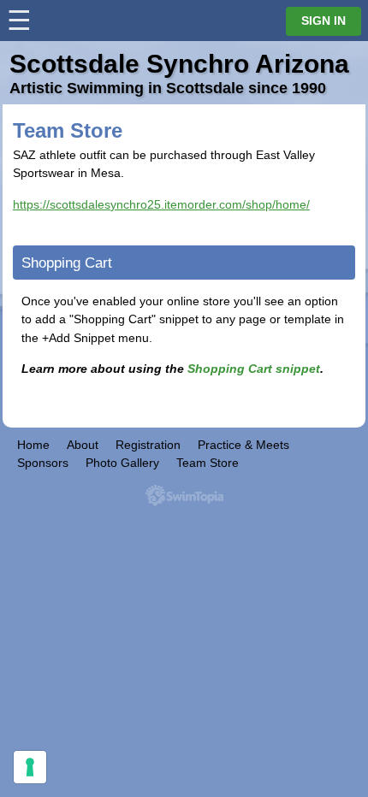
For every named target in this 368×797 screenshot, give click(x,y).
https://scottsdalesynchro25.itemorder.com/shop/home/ (161, 204)
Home (33, 445)
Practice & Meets (243, 445)
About (82, 445)
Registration (148, 445)
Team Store (207, 462)
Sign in (323, 21)
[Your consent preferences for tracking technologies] (30, 767)
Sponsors (42, 462)
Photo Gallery (122, 462)
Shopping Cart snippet (253, 368)
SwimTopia (184, 495)
